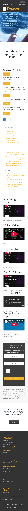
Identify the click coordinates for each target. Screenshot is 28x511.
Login (23, 1)
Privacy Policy (18, 507)
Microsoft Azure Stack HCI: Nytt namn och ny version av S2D (14, 89)
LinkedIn (5, 452)
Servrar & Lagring (11, 138)
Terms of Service (10, 507)
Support (23, 4)
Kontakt (20, 4)
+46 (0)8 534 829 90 (12, 447)
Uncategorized (10, 140)
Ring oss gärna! (14, 422)
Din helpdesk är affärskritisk (13, 70)
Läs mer (6, 74)
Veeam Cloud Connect (12, 142)
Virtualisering (9, 144)
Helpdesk (8, 133)
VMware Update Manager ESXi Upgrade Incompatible (13, 108)
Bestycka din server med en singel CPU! (13, 78)
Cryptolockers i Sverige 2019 (14, 99)
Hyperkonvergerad (11, 135)
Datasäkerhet (9, 131)
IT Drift (8, 137)
